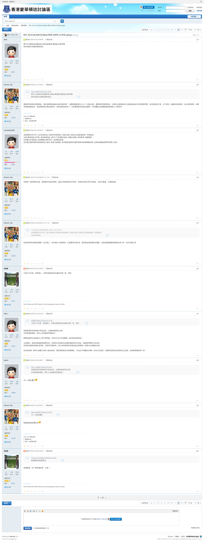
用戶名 (160, 7)
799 (11, 290)
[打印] (194, 35)
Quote (36, 511)
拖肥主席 (7, 296)
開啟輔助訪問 (198, 2)
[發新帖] (6, 29)
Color (28, 511)
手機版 (177, 536)
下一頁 (197, 30)
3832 (17, 61)
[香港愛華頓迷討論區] (27, 13)
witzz (5, 39)
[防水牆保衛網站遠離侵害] (201, 536)
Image (31, 511)
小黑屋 (182, 536)
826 (11, 61)
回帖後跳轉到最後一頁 (42, 528)
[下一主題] (199, 35)
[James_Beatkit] (5, 35)
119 (6, 381)
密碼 (159, 11)
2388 (17, 151)
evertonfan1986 (9, 130)
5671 (11, 106)
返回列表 (145, 30)
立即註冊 (199, 11)
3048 (11, 335)
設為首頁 (5, 1)
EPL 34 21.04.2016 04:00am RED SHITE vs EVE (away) (47, 25)
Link (33, 511)
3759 (17, 290)
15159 (13, 118)
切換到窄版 (200, 2)
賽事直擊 (24, 25)
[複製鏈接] (75, 35)
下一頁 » (102, 498)
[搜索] (62, 21)
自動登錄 (190, 7)
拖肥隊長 (7, 157)
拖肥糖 (6, 268)
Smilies (42, 511)
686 (11, 151)
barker (6, 360)
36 (6, 151)
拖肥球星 (7, 67)
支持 (35, 80)
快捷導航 (193, 16)
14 (6, 290)
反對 (42, 80)
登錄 (98, 519)
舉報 (197, 80)
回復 (27, 80)
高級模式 (175, 511)
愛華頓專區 (15, 25)
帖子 (55, 21)
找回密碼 (199, 7)
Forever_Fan (8, 85)
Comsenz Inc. (13, 539)
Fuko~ (6, 314)
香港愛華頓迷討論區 (3, 25)
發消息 (9, 76)
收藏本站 (12, 1)
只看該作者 (48, 39)
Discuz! (12, 536)
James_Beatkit (15, 35)
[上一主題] (196, 35)
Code (39, 511)
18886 (13, 393)
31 (6, 335)
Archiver (170, 536)
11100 (13, 346)
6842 (11, 381)
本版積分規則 (195, 528)
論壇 (5, 16)
